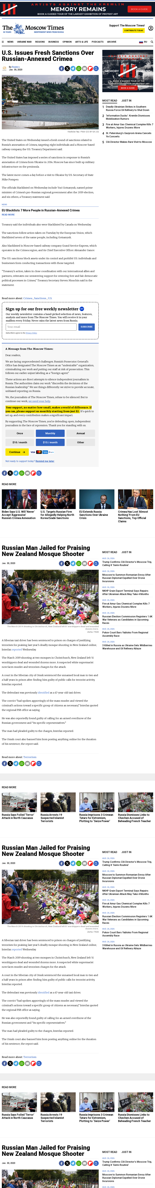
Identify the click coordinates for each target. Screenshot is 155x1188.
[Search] (152, 42)
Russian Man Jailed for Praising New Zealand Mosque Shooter (46, 551)
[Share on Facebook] (61, 68)
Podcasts (98, 42)
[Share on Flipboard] (90, 68)
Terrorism (29, 757)
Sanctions (40, 298)
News (10, 42)
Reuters (16, 67)
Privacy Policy (31, 333)
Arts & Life (81, 42)
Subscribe (87, 327)
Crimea (27, 298)
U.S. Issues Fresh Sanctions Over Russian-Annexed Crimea (48, 55)
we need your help (39, 401)
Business (53, 42)
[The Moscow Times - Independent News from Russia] (33, 28)
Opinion (67, 42)
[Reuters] (5, 68)
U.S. (50, 298)
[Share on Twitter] (67, 68)
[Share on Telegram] (73, 68)
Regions (40, 42)
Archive (111, 42)
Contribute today (133, 30)
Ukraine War (24, 42)
